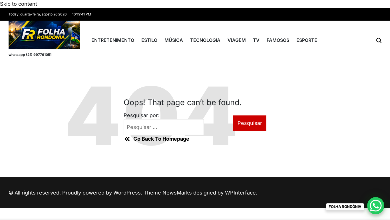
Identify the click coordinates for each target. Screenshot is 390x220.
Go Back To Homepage (161, 139)
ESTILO (149, 40)
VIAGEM (237, 40)
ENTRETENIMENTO (112, 40)
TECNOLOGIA (205, 40)
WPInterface (240, 193)
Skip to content (18, 4)
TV (256, 40)
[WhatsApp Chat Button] (375, 205)
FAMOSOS (278, 40)
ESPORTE (306, 40)
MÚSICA (173, 40)
